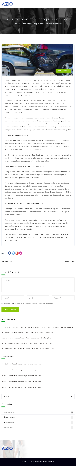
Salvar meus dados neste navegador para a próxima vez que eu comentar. (28, 303)
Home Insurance (38, 417)
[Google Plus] (17, 253)
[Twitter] (13, 253)
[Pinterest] (20, 253)
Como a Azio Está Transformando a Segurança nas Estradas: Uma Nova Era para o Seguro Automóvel (37, 327)
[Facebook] (9, 253)
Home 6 (17, 24)
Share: (3, 253)
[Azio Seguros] (7, 4)
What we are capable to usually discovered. (26, 387)
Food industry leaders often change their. (26, 364)
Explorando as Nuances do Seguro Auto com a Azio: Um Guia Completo (26, 338)
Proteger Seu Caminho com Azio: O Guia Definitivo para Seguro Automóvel (27, 332)
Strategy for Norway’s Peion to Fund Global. (26, 376)
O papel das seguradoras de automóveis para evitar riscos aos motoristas (27, 348)
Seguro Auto (38, 427)
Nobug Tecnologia (49, 461)
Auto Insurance (26, 24)
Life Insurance (38, 422)
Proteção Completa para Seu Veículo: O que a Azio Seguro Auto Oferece (26, 343)
